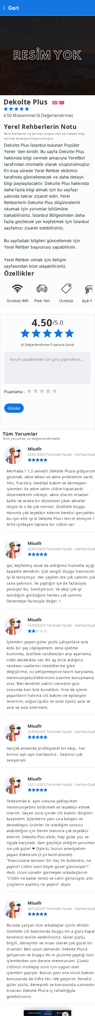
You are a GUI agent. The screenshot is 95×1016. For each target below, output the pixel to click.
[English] (54, 102)
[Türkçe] (62, 102)
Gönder (14, 408)
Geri (13, 8)
